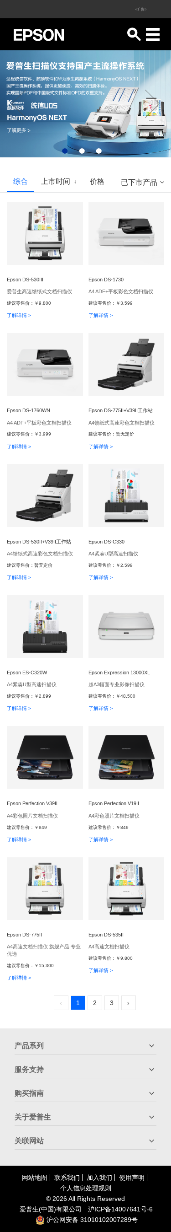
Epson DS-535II (106, 934)
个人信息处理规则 (85, 1188)
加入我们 (99, 1177)
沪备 (120, 1209)
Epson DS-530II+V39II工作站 (39, 541)
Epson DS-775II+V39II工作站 (120, 410)
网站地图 (34, 1177)
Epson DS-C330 (106, 541)
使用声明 (132, 1177)
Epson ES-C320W (27, 672)
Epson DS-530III (25, 279)
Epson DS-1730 (106, 279)
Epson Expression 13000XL (119, 672)
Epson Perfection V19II (113, 803)
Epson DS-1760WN (28, 410)
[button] (65, 151)
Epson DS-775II (24, 934)
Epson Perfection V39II (32, 803)
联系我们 (67, 1177)
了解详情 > (19, 315)
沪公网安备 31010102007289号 (91, 1219)
